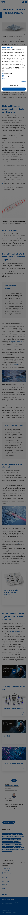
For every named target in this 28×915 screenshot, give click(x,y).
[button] (14, 89)
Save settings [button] (14, 85)
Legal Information (6, 80)
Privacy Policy (5, 78)
